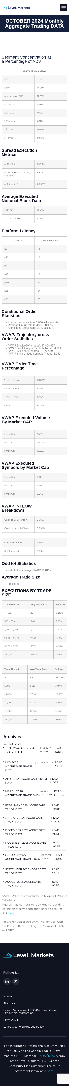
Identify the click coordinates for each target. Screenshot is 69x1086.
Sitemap (9, 1003)
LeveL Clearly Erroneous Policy (23, 1026)
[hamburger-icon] (63, 7)
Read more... (58, 749)
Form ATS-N (11, 1020)
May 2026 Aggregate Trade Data (18, 766)
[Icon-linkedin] (7, 981)
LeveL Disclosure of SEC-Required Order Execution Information (30, 1011)
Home (7, 996)
